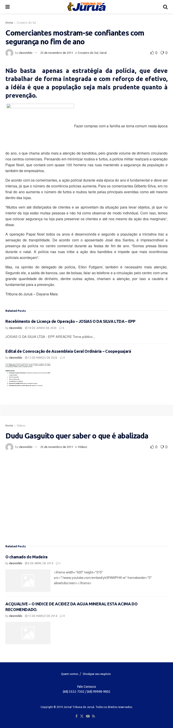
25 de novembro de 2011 (56, 52)
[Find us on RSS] (93, 716)
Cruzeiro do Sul (26, 22)
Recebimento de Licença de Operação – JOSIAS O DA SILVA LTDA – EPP (70, 321)
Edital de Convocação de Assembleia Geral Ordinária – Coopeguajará (68, 351)
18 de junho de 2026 (42, 327)
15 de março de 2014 (42, 615)
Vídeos (21, 425)
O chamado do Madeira (26, 557)
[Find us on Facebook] (76, 716)
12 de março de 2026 (42, 357)
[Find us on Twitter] (82, 716)
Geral (103, 52)
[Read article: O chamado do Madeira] (27, 580)
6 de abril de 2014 (40, 563)
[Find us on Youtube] (88, 716)
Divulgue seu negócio (97, 673)
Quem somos (69, 673)
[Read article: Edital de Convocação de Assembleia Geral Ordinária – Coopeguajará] (27, 375)
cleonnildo (25, 52)
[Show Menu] (7, 6)
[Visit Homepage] (86, 6)
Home (9, 22)
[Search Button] (165, 6)
